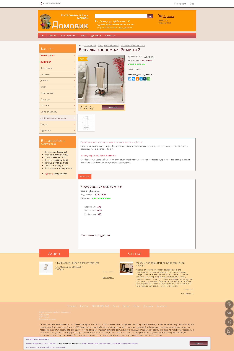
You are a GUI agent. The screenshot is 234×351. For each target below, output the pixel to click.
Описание (84, 176)
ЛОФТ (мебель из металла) (108, 45)
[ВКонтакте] (133, 78)
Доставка (96, 35)
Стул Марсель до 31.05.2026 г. (84, 267)
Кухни (43, 86)
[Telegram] (129, 78)
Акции (116, 306)
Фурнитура (45, 130)
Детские (44, 80)
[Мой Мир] (141, 78)
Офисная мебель (48, 111)
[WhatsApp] (148, 78)
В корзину (113, 107)
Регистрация (180, 3)
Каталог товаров (90, 45)
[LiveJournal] (145, 78)
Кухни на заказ (47, 93)
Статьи (126, 306)
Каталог (53, 35)
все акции (107, 277)
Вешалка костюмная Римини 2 (133, 45)
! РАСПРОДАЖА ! (69, 35)
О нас (84, 35)
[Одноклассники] (137, 78)
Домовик (149, 56)
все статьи (186, 293)
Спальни (44, 105)
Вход (192, 3)
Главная (72, 306)
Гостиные (45, 74)
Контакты (110, 35)
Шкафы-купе (46, 68)
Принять (199, 343)
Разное (43, 124)
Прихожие (45, 99)
